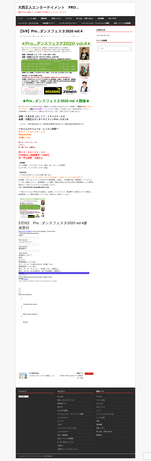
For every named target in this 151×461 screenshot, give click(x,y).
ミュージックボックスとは (105, 414)
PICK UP (46, 36)
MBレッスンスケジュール (65, 400)
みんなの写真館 (62, 410)
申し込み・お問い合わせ (84, 18)
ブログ (59, 424)
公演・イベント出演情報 (122, 23)
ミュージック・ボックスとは (28, 23)
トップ (20, 18)
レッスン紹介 (31, 18)
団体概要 (101, 18)
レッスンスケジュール (67, 23)
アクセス (69, 18)
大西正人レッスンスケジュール (67, 449)
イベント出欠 (100, 400)
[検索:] (114, 48)
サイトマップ (100, 407)
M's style (60, 396)
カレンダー (100, 403)
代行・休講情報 (62, 435)
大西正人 (60, 445)
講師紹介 (44, 18)
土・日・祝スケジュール (65, 442)
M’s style (112, 18)
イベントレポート (63, 417)
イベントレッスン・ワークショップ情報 (95, 23)
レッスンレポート (63, 431)
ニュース (60, 421)
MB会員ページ (48, 23)
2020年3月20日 (26, 36)
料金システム (56, 18)
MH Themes (48, 456)
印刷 (97, 421)
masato (37, 36)
